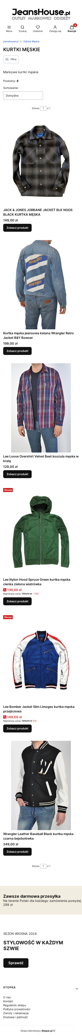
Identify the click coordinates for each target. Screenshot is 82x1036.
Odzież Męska (31, 41)
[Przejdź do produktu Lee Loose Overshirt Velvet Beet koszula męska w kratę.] (41, 408)
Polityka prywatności (16, 1009)
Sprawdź (15, 963)
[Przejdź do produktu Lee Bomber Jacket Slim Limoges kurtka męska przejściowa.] (41, 658)
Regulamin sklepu (14, 1005)
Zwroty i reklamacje (16, 1013)
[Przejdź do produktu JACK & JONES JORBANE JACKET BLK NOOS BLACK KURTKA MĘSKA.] (41, 161)
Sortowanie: (11, 87)
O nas (7, 997)
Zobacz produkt (17, 227)
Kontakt (8, 1001)
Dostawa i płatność (15, 1017)
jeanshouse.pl (11, 41)
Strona (35, 108)
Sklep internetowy (36, 1030)
